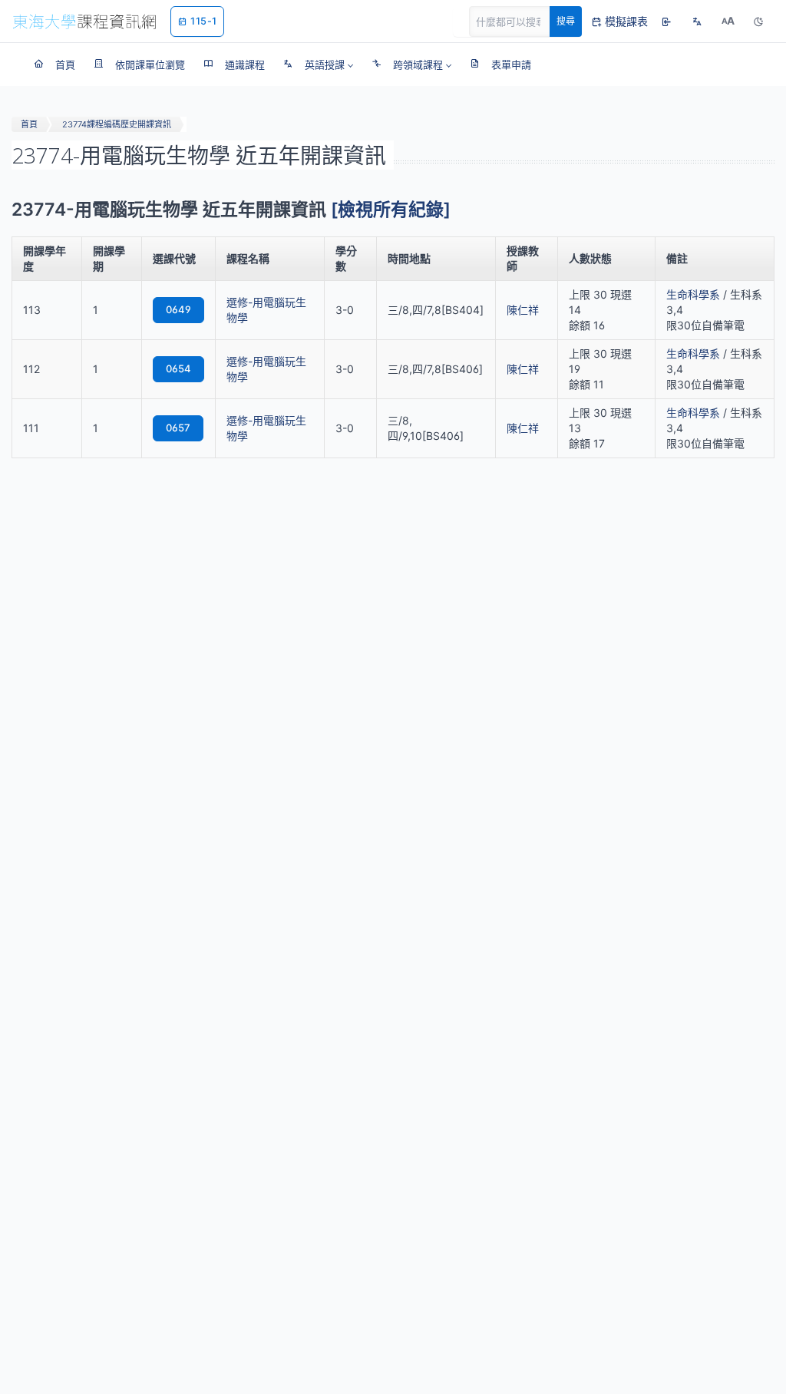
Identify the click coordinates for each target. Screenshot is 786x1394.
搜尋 (565, 21)
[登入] (666, 21)
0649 (178, 309)
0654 (178, 368)
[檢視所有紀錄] (391, 209)
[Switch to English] (697, 21)
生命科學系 (693, 294)
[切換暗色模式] (758, 21)
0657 (178, 427)
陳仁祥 (523, 309)
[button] (318, 64)
